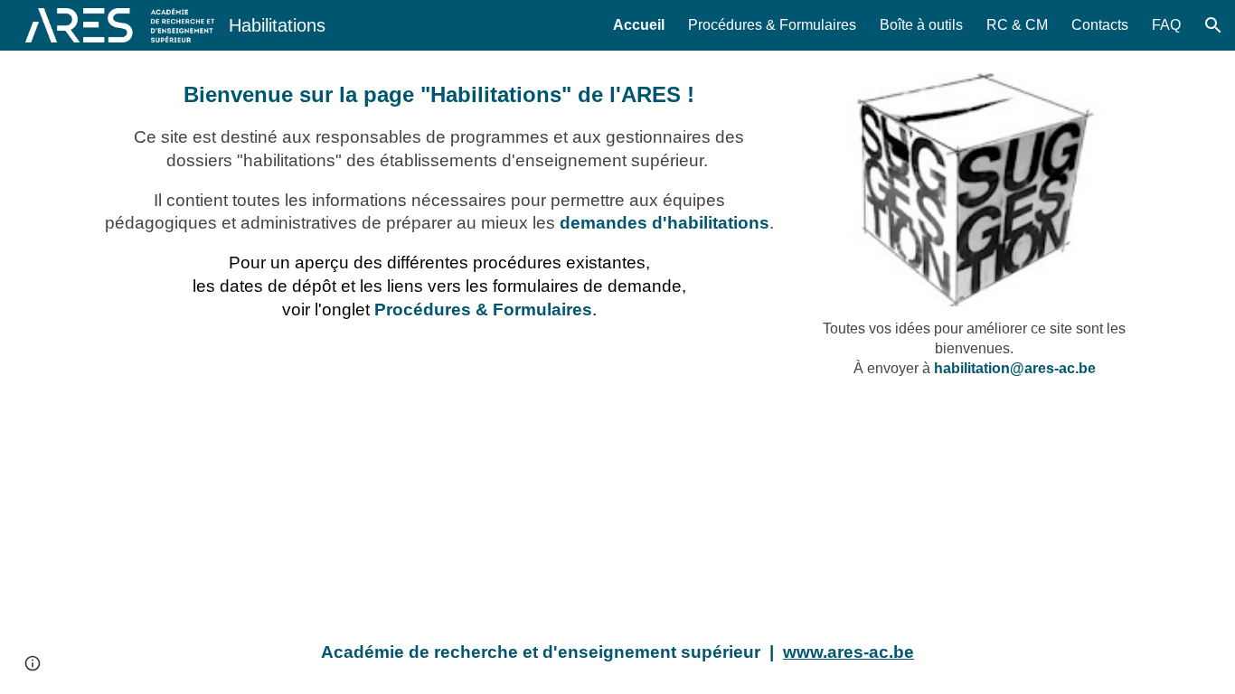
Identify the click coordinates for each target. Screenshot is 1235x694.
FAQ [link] (1166, 25)
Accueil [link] (639, 25)
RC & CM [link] (1017, 25)
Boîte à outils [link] (921, 25)
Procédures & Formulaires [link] (772, 25)
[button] (1213, 25)
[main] (439, 208)
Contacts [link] (1099, 25)
